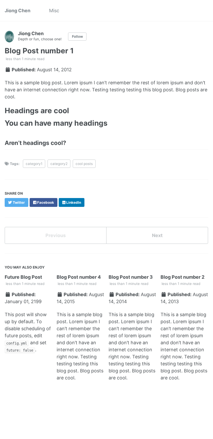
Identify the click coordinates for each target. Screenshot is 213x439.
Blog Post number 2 (182, 277)
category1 (34, 164)
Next (157, 235)
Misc (54, 10)
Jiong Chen (17, 10)
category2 (59, 164)
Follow (77, 36)
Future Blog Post (23, 277)
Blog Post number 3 (131, 277)
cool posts (84, 164)
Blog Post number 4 (79, 277)
